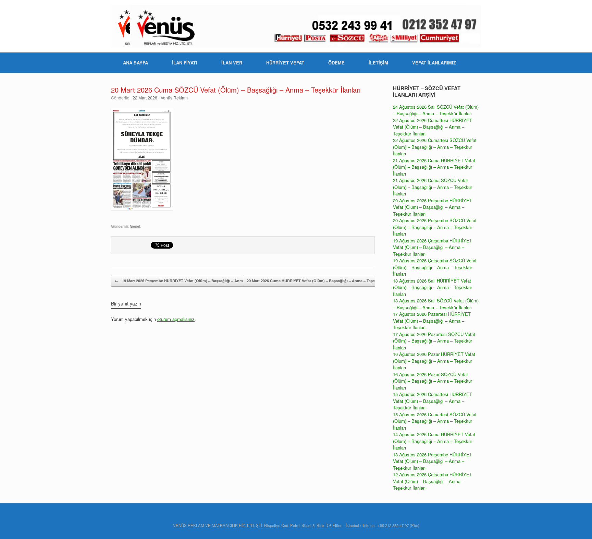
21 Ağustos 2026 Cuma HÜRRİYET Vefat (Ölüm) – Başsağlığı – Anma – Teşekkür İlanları (434, 167)
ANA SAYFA (135, 62)
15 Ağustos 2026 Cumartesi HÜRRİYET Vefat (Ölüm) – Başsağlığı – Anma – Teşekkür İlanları (432, 401)
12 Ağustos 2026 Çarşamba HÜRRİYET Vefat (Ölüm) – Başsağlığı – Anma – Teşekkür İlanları (432, 481)
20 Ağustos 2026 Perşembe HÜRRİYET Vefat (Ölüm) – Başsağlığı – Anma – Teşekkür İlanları (432, 207)
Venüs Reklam (174, 97)
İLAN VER (231, 62)
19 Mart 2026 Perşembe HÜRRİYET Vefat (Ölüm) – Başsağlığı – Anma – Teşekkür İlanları (196, 280)
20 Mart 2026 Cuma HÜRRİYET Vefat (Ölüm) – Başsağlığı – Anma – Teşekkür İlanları (325, 280)
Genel (135, 226)
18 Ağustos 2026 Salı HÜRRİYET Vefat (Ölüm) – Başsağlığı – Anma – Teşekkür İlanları (432, 287)
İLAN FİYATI (184, 62)
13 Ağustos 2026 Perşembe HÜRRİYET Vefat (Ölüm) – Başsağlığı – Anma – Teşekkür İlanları (432, 461)
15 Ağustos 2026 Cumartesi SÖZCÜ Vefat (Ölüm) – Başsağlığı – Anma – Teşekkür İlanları (435, 421)
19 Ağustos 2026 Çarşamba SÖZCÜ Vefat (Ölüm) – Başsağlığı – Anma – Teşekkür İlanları (435, 267)
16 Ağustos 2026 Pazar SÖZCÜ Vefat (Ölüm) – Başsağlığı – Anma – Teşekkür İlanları (432, 381)
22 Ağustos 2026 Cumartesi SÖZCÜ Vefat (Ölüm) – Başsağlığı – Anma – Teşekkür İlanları (435, 147)
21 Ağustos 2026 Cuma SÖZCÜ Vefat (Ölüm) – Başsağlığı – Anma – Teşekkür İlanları (432, 187)
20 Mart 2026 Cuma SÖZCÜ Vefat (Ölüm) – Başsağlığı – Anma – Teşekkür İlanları (235, 90)
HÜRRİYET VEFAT (285, 62)
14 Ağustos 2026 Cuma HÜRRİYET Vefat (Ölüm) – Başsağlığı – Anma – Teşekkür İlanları (434, 441)
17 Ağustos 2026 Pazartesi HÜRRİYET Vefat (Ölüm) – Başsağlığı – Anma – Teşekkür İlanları (432, 321)
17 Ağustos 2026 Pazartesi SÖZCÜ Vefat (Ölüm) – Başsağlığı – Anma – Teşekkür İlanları (434, 341)
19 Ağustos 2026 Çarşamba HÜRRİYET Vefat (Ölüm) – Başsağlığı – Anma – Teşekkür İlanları (432, 247)
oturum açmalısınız (176, 319)
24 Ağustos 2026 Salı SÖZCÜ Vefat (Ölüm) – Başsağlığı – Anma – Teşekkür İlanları (436, 110)
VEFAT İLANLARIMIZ (434, 62)
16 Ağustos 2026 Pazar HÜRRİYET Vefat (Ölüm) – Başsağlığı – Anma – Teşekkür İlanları (434, 361)
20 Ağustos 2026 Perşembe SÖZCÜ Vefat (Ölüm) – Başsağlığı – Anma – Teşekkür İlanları (435, 227)
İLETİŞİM (378, 62)
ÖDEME (336, 62)
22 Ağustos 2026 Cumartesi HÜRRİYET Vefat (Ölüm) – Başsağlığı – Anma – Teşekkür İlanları (432, 127)
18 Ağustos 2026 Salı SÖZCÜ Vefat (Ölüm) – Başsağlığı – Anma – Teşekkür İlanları (436, 304)
